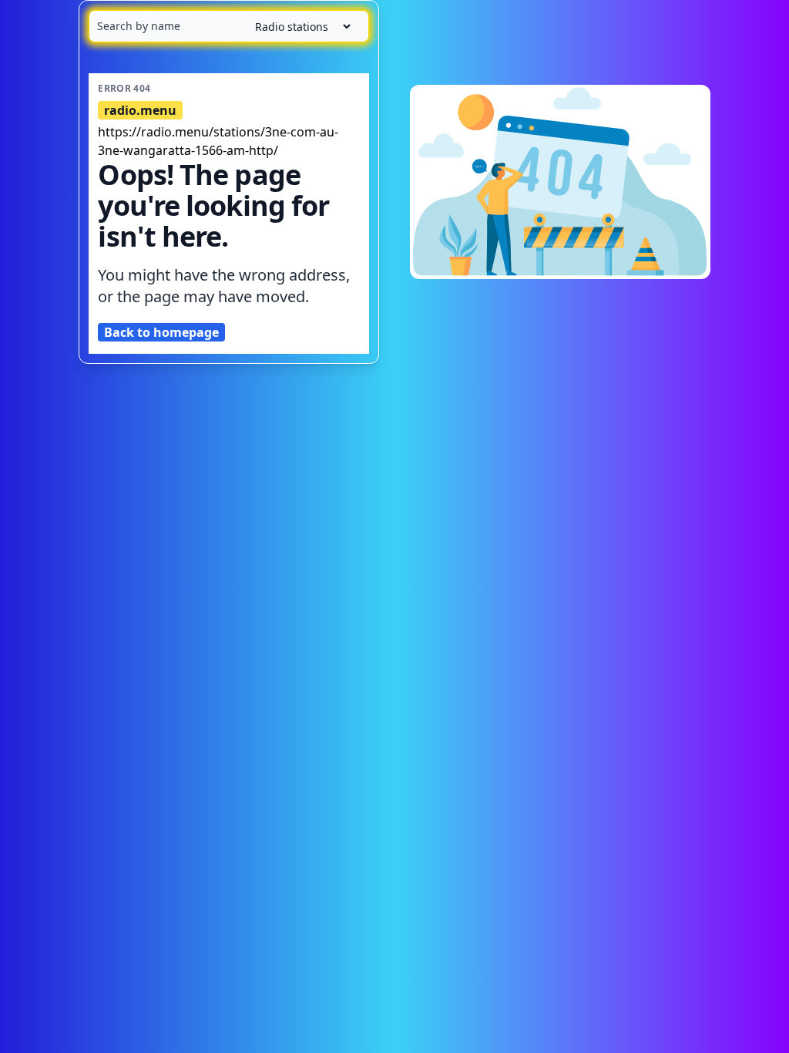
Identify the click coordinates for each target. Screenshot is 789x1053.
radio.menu (140, 110)
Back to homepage (161, 332)
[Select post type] (297, 27)
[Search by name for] (229, 26)
